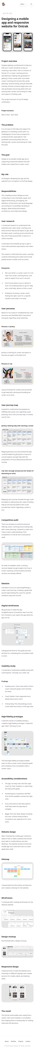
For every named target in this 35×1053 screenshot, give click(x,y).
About (7, 1041)
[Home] (3, 4)
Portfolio (13, 1041)
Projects (20, 1041)
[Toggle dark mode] (31, 4)
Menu (22, 4)
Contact (27, 1041)
